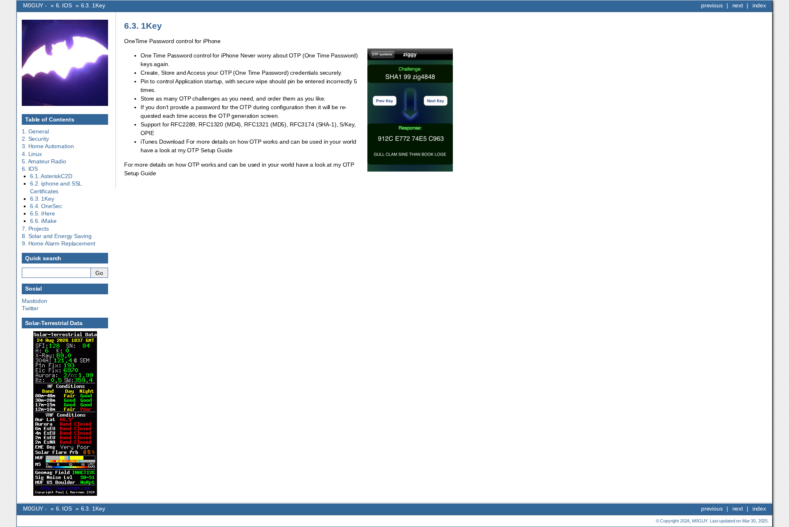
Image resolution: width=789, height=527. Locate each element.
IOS (64, 5)
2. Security (35, 138)
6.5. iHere (42, 213)
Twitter (30, 308)
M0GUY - (35, 5)
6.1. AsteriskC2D (51, 176)
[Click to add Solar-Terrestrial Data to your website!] (65, 493)
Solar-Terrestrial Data (54, 323)
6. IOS (30, 168)
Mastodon (34, 301)
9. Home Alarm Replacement (58, 243)
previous (712, 5)
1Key (93, 5)
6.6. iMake (43, 221)
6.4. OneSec (46, 206)
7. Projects (35, 228)
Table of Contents (49, 119)
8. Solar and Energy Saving (56, 236)
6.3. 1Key (42, 198)
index (759, 5)
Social (33, 288)
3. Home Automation (48, 146)
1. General (35, 131)
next (737, 5)
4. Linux (32, 154)
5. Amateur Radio (44, 161)
